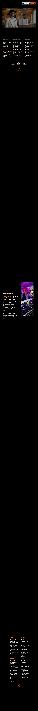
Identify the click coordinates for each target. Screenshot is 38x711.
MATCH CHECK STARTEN (19, 69)
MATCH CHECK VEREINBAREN (27, 24)
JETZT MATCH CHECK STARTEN (19, 686)
